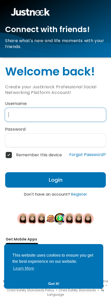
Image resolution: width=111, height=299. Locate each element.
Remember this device (39, 155)
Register (79, 194)
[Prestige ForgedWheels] (88, 218)
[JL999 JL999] (51, 218)
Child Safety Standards (77, 290)
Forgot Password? (87, 155)
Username (16, 104)
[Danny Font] (69, 218)
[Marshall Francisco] (41, 218)
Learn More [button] (23, 268)
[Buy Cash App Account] (60, 218)
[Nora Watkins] (78, 218)
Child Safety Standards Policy (30, 290)
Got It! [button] (53, 284)
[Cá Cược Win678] (32, 218)
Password (15, 129)
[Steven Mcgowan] (23, 218)
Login (55, 180)
